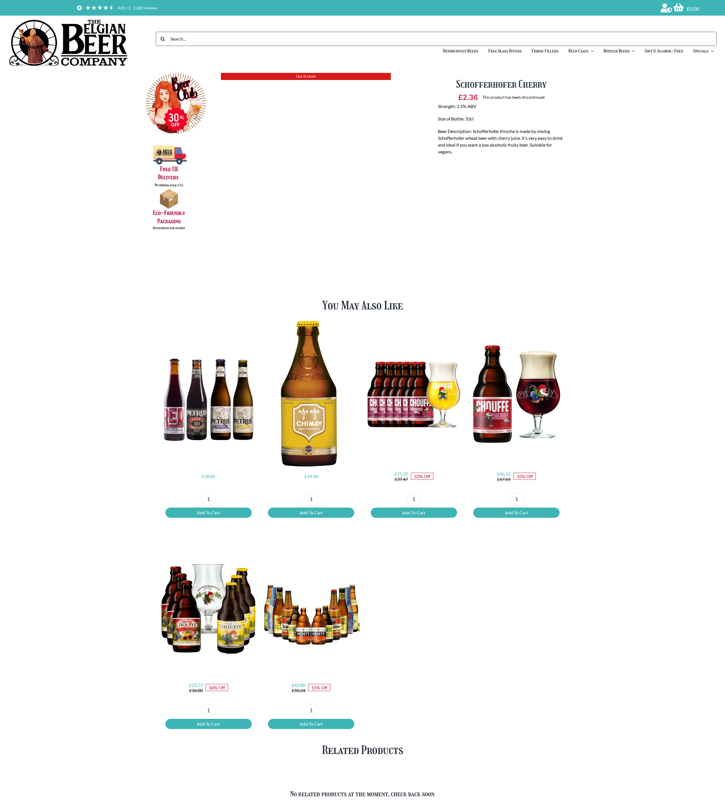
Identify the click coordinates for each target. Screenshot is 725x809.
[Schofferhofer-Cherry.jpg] (305, 162)
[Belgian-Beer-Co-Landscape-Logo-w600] (67, 20)
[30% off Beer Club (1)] (176, 75)
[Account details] (666, 8)
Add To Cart (208, 512)
